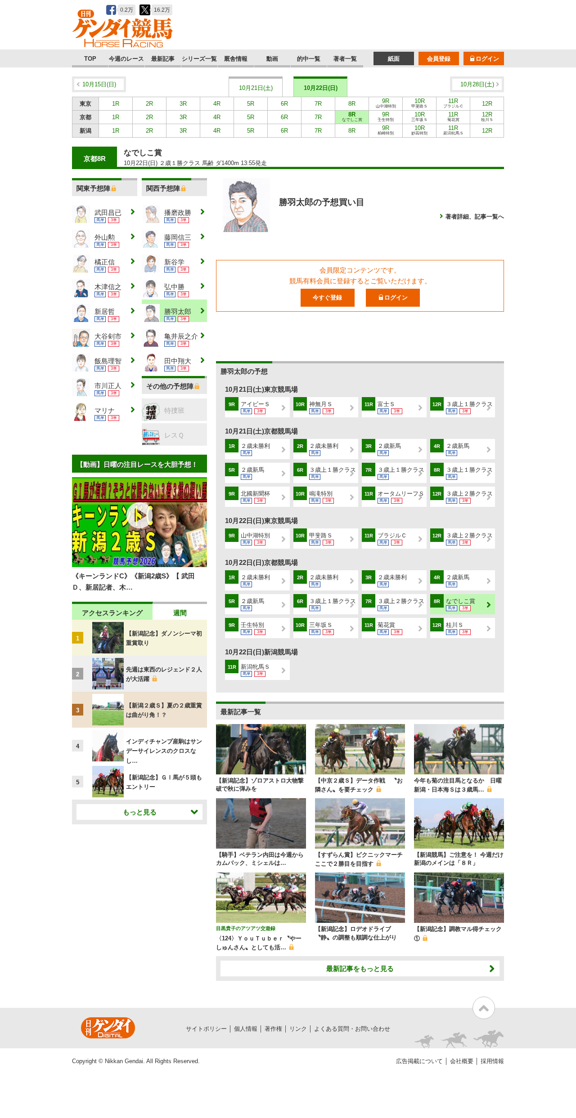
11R (453, 103)
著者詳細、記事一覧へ (475, 216)
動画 (272, 58)
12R (487, 103)
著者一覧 (345, 58)
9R (386, 103)
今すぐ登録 (327, 297)
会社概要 (461, 1061)
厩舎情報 (236, 58)
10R (419, 103)
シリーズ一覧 (199, 58)
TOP (90, 58)
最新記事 (163, 58)
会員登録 (438, 58)
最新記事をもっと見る (360, 968)
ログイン (487, 58)
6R (284, 103)
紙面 (394, 58)
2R (149, 103)
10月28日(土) (477, 84)
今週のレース (126, 58)
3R (183, 103)
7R (318, 103)
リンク (298, 1028)
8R (352, 103)
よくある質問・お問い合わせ (352, 1028)
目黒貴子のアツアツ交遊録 (245, 928)
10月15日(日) (99, 84)
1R (115, 103)
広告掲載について (419, 1061)
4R (216, 103)
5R (250, 103)
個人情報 (245, 1028)
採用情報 (492, 1061)
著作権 (273, 1028)
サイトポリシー (206, 1028)
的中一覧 (308, 58)
